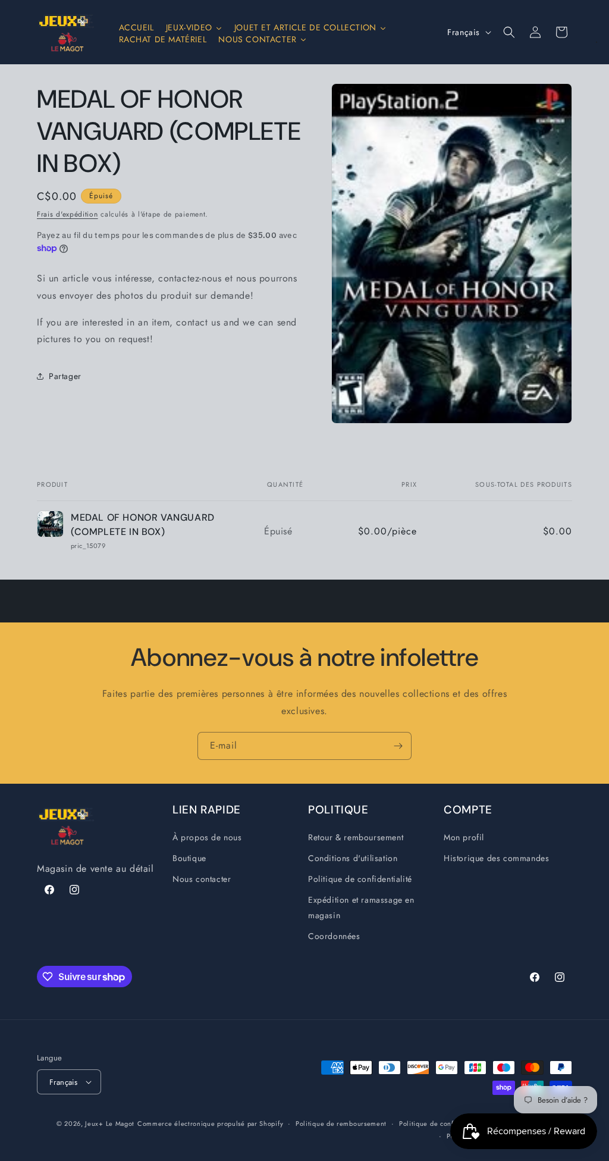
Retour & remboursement (355, 837)
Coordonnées (334, 936)
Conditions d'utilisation (352, 858)
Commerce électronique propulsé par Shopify (210, 1123)
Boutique (189, 858)
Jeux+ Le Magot (109, 1123)
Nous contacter (201, 879)
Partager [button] (65, 376)
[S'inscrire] (398, 746)
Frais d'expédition (67, 214)
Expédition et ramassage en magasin (361, 907)
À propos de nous (207, 837)
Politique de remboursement (341, 1123)
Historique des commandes (496, 858)
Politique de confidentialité (360, 879)
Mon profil (464, 837)
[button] (509, 32)
